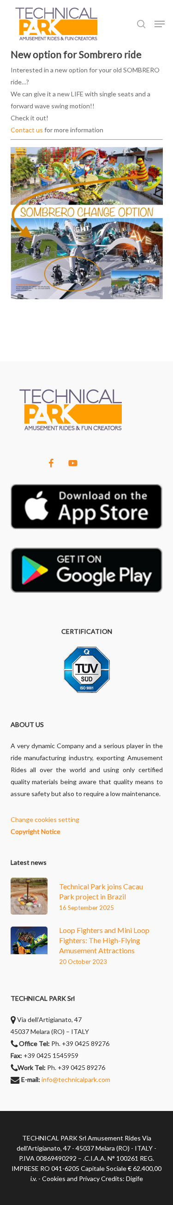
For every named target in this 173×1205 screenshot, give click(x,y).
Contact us (27, 130)
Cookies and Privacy (71, 1178)
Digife (134, 1178)
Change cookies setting (45, 819)
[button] (160, 24)
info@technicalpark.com (76, 1079)
